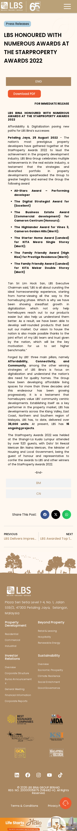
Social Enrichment (49, 682)
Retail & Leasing (47, 631)
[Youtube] (49, 775)
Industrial (10, 646)
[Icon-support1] (65, 803)
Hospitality (44, 637)
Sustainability (49, 655)
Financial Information (18, 695)
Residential (11, 634)
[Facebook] (28, 775)
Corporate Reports (16, 701)
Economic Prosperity (50, 670)
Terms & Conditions (24, 806)
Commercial (12, 640)
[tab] (38, 81)
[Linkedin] (17, 775)
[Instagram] (38, 775)
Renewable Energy (49, 642)
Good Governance (49, 688)
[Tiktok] (60, 775)
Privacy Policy (57, 806)
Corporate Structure (17, 673)
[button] (44, 514)
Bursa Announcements (18, 681)
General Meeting (14, 689)
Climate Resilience (49, 676)
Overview (10, 667)
